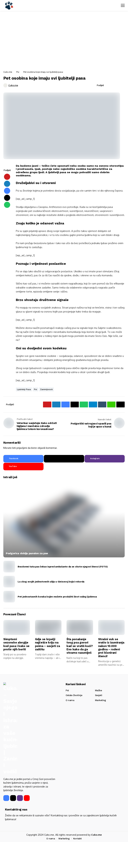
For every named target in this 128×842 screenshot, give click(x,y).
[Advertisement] (64, 41)
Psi (17, 72)
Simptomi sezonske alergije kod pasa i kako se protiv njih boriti (16, 644)
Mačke (98, 690)
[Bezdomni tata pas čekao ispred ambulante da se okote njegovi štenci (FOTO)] (9, 566)
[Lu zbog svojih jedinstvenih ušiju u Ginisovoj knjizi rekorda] (9, 581)
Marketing (100, 700)
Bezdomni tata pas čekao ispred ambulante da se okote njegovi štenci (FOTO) (63, 566)
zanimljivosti (46, 389)
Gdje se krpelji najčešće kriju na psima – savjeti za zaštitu (47, 644)
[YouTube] (27, 798)
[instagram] (20, 798)
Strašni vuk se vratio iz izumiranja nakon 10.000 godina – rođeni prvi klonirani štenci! (111, 647)
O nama (70, 700)
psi (35, 389)
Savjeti (98, 695)
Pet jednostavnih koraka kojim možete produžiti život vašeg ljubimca (57, 596)
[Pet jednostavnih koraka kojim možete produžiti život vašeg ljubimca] (9, 596)
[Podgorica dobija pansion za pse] (64, 519)
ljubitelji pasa (24, 389)
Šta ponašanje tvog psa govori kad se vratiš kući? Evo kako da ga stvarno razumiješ (79, 645)
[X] (64, 458)
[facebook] (6, 798)
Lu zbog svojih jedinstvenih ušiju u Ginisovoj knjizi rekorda (51, 581)
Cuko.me (7, 72)
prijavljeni (21, 447)
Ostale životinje (74, 695)
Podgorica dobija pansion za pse (27, 553)
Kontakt (77, 838)
